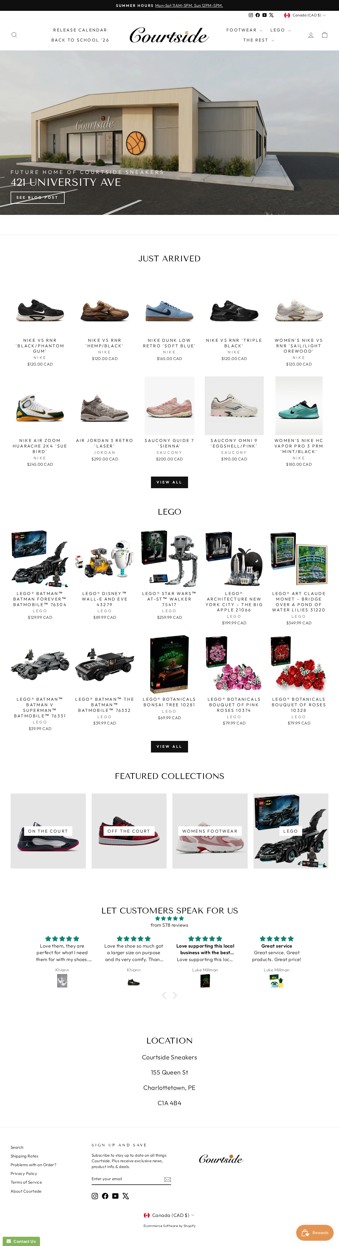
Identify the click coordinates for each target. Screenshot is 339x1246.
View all (170, 482)
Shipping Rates (24, 1156)
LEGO (278, 30)
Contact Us (23, 1241)
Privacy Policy (24, 1173)
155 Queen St (169, 1072)
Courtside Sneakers (169, 1057)
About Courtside (26, 1191)
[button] (165, 995)
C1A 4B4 (169, 1103)
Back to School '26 (80, 40)
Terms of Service (26, 1182)
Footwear (242, 30)
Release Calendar (80, 30)
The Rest (256, 40)
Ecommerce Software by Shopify (169, 1226)
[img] (169, 918)
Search (17, 1147)
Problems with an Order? (33, 1164)
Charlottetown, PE (169, 1087)
